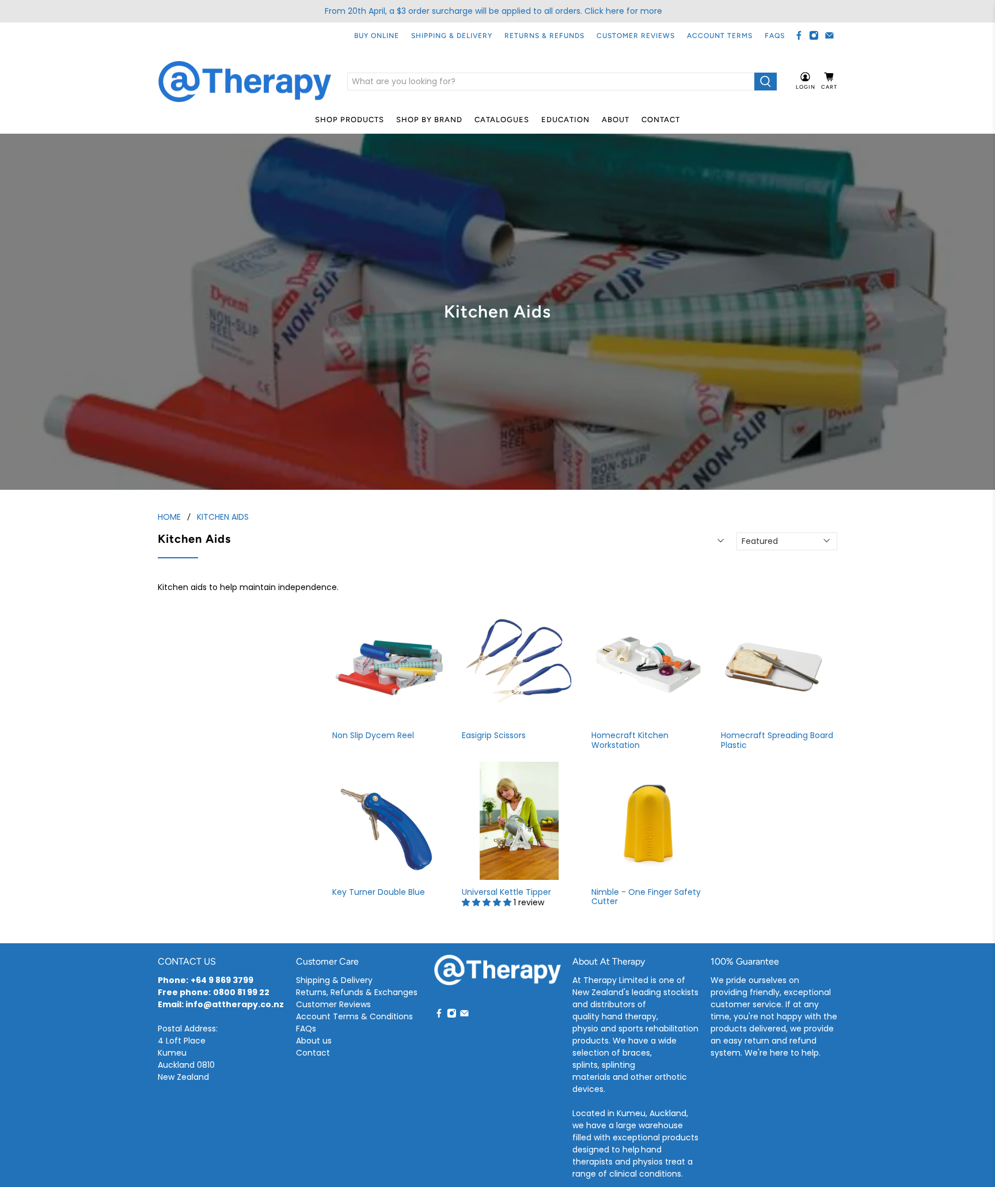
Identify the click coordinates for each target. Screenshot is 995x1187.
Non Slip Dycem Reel (373, 734)
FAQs (775, 36)
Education (565, 119)
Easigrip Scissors (494, 734)
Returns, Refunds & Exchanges (356, 992)
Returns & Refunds (544, 36)
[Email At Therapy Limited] (829, 35)
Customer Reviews (636, 36)
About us (314, 1040)
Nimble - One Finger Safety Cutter (646, 896)
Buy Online (376, 36)
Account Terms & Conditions (354, 1016)
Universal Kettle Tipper (506, 891)
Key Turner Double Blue (378, 891)
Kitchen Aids (223, 517)
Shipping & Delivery (451, 36)
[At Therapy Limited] (244, 82)
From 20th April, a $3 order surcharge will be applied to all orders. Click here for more (493, 11)
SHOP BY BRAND (429, 119)
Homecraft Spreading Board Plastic (777, 739)
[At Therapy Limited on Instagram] (814, 35)
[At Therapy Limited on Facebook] (799, 35)
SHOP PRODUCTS (349, 119)
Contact (660, 119)
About (615, 119)
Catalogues (501, 119)
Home (169, 517)
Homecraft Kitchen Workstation (630, 739)
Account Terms (720, 36)
